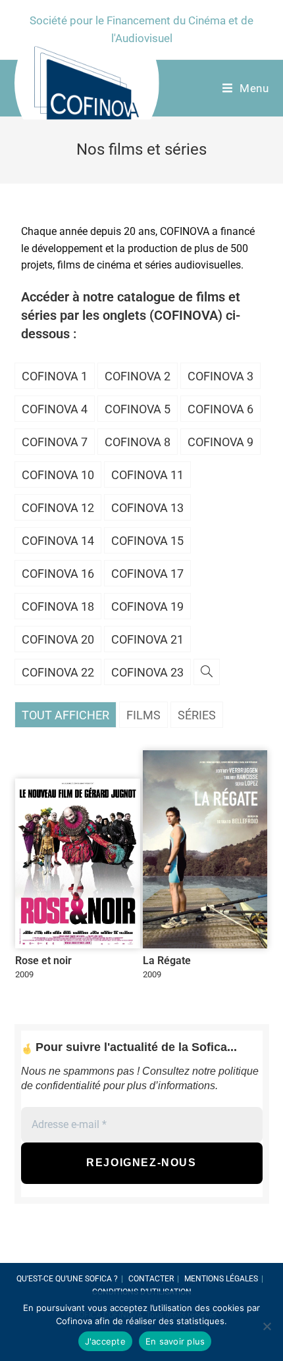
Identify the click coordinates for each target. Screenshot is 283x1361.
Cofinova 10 (58, 475)
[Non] (266, 1326)
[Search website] (206, 672)
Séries (197, 715)
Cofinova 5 (137, 409)
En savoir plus (175, 1341)
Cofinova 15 (147, 541)
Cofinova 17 (147, 573)
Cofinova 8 (137, 442)
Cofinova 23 (147, 672)
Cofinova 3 (220, 376)
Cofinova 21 (147, 639)
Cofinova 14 (58, 541)
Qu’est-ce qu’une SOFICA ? (67, 1278)
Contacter (151, 1278)
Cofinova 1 (55, 376)
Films (143, 715)
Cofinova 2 (137, 376)
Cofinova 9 (220, 442)
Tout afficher (65, 715)
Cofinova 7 (55, 442)
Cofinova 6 (220, 409)
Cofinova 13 (147, 508)
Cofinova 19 (147, 606)
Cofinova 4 (55, 409)
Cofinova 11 (147, 475)
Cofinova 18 (58, 606)
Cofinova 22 (58, 672)
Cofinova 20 (58, 639)
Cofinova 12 (58, 508)
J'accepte (105, 1341)
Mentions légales (221, 1278)
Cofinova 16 (58, 573)
